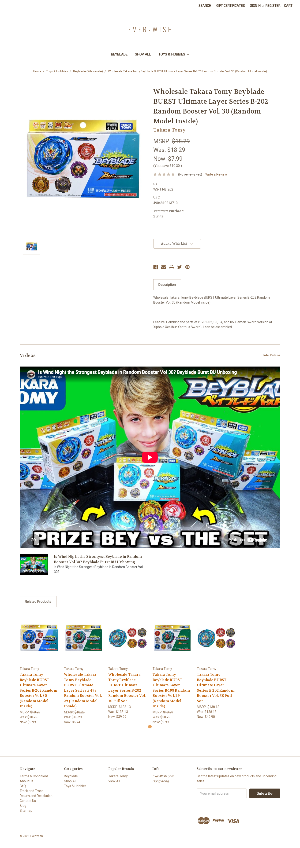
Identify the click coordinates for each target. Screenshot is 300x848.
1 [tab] (150, 726)
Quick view (39, 638)
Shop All (143, 54)
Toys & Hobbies (172, 54)
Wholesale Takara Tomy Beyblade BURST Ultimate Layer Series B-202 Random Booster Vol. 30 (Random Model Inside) (187, 71)
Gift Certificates (230, 5)
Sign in (255, 5)
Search (205, 5)
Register (273, 5)
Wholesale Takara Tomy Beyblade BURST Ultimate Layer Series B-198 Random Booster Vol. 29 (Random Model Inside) (83, 690)
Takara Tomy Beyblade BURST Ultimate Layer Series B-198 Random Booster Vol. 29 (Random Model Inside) (171, 690)
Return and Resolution (36, 796)
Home (37, 71)
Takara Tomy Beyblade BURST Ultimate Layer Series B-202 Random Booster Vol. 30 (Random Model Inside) (38, 690)
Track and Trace (31, 791)
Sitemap (26, 810)
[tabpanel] (39, 668)
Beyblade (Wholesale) (88, 71)
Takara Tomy (118, 776)
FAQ (23, 786)
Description (167, 285)
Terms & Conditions (34, 776)
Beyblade (119, 54)
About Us (26, 781)
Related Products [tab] (38, 601)
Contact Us (28, 801)
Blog (23, 806)
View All (114, 781)
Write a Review (216, 174)
